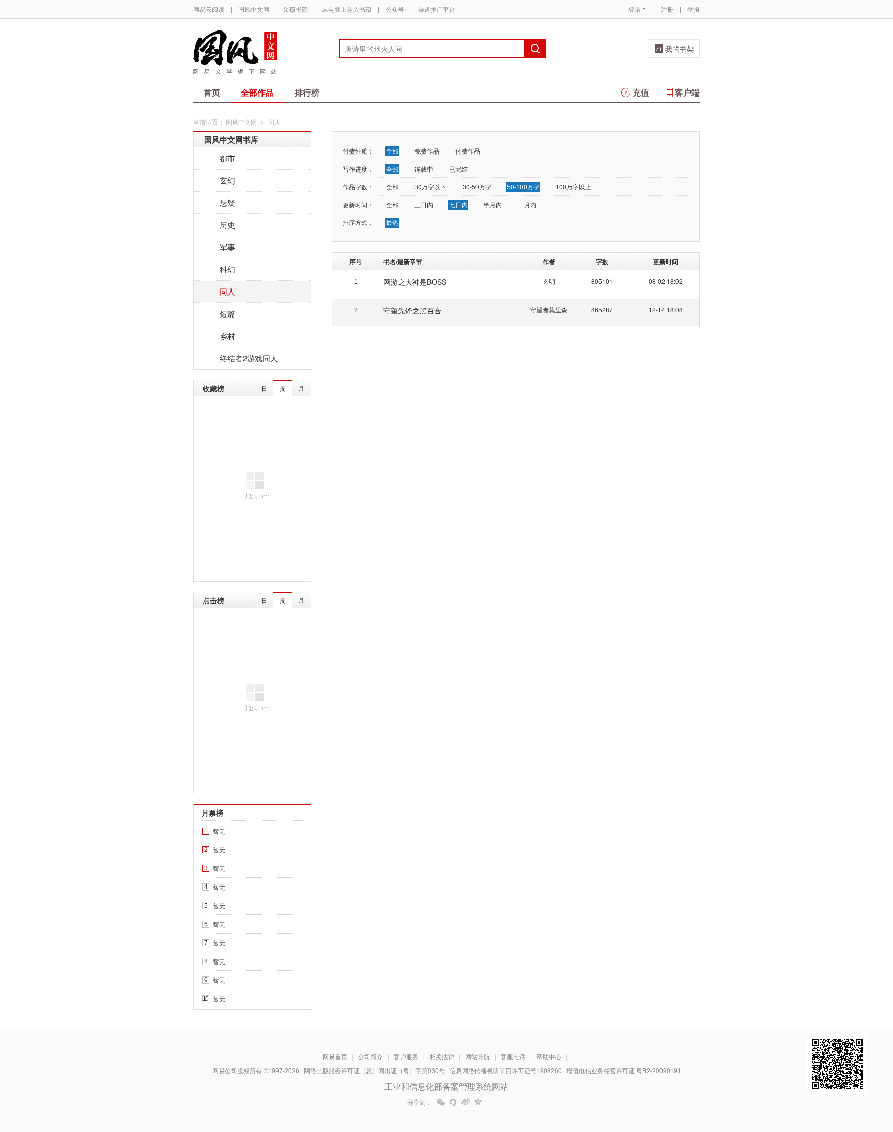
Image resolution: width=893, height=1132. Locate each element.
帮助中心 (548, 1056)
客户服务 (406, 1056)
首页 (212, 92)
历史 (227, 224)
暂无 (219, 831)
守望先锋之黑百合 (412, 310)
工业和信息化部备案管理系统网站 (446, 1086)
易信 (453, 1102)
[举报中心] (728, 1071)
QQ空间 (478, 1102)
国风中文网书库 (231, 139)
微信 (441, 1102)
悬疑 (227, 202)
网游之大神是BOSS (414, 282)
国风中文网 (253, 9)
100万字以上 (573, 186)
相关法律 (441, 1056)
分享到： (419, 1102)
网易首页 (334, 1056)
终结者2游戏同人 (249, 358)
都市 (227, 157)
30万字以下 (430, 186)
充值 (641, 92)
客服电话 (513, 1056)
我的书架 (679, 48)
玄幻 (227, 180)
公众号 (395, 9)
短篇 (227, 313)
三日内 (423, 204)
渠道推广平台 (436, 9)
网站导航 (477, 1056)
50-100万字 (523, 186)
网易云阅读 (208, 9)
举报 (693, 9)
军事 (227, 246)
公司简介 (370, 1056)
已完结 (458, 168)
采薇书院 (295, 9)
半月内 (492, 204)
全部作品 (257, 92)
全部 (392, 150)
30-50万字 (477, 186)
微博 (465, 1102)
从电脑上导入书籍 (347, 9)
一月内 (527, 204)
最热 (392, 222)
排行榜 (307, 92)
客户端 (687, 92)
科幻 (227, 269)
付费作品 (467, 150)
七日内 (458, 204)
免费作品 (426, 150)
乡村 (227, 335)
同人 (227, 291)
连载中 (423, 168)
